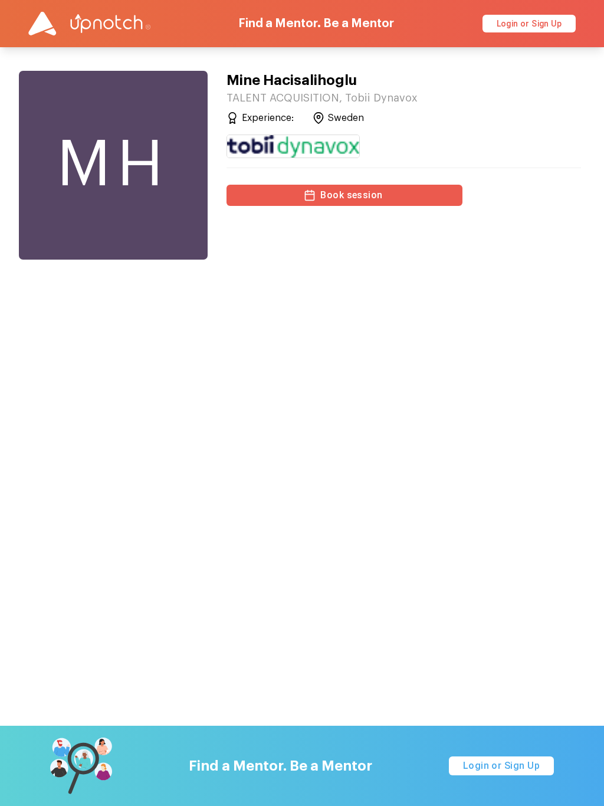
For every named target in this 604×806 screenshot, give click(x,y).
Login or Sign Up (529, 23)
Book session (351, 195)
